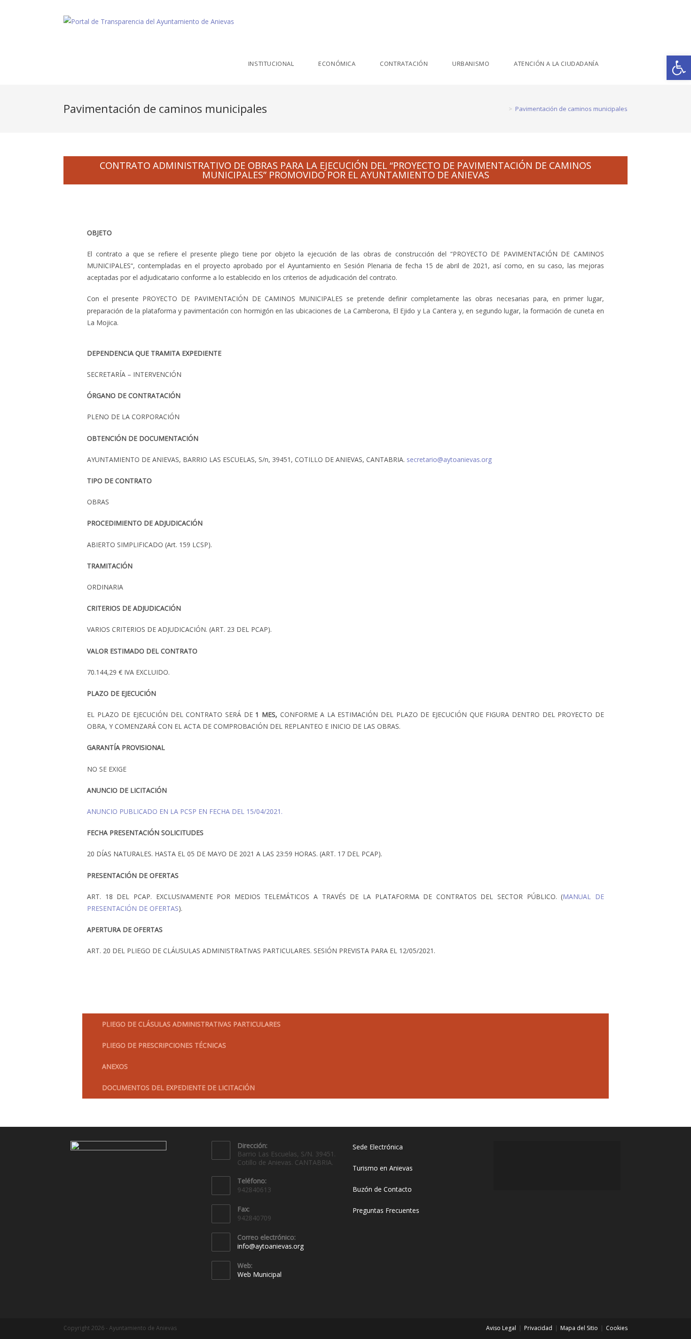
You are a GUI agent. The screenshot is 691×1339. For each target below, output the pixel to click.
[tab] (345, 1024)
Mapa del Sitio (579, 1328)
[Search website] (625, 63)
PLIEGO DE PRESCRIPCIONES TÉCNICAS (164, 1045)
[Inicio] (503, 108)
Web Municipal (259, 1274)
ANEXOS (115, 1066)
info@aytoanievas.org (270, 1246)
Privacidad (538, 1328)
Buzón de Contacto (382, 1189)
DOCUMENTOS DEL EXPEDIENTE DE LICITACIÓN (178, 1087)
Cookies (617, 1328)
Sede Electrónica (378, 1146)
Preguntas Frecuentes (386, 1210)
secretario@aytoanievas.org (449, 459)
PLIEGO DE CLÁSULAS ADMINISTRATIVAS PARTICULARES (191, 1024)
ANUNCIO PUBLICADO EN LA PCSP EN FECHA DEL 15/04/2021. (185, 811)
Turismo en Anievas (383, 1168)
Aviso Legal (501, 1328)
